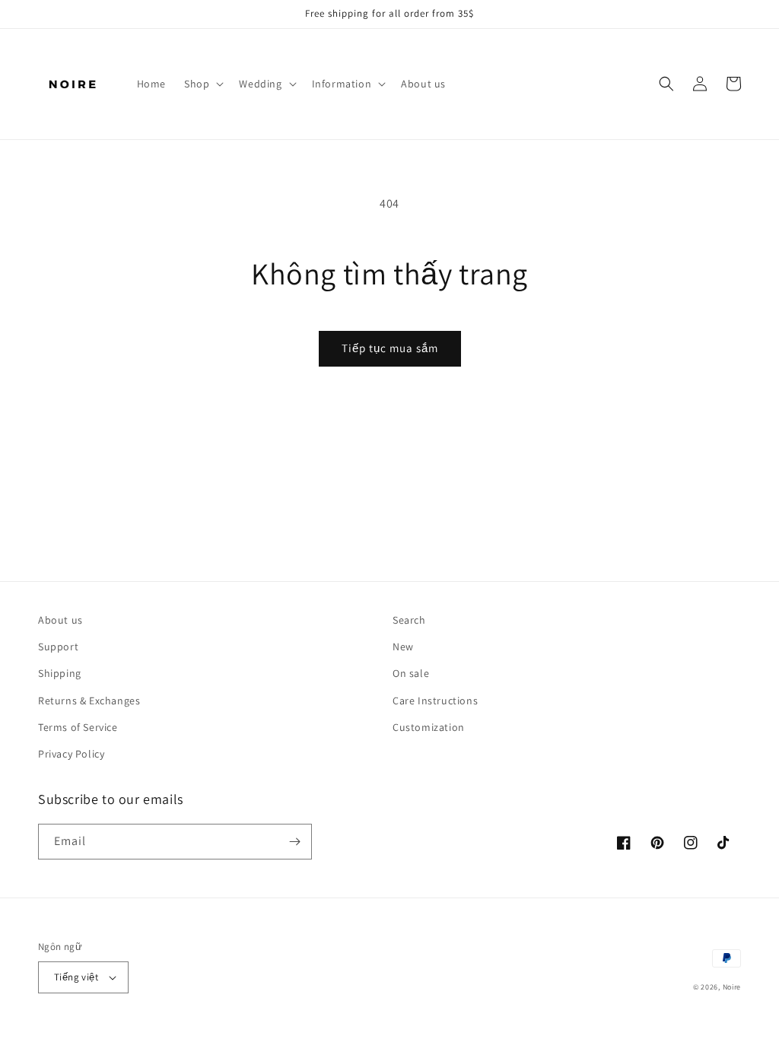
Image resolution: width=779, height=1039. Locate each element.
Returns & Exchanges (89, 700)
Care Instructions (435, 700)
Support (58, 646)
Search (409, 620)
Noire (732, 987)
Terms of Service (78, 727)
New (403, 646)
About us (60, 620)
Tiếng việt (76, 977)
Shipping (59, 673)
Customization (429, 727)
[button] (202, 84)
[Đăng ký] (294, 841)
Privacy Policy (71, 754)
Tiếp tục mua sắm (390, 348)
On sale (411, 673)
